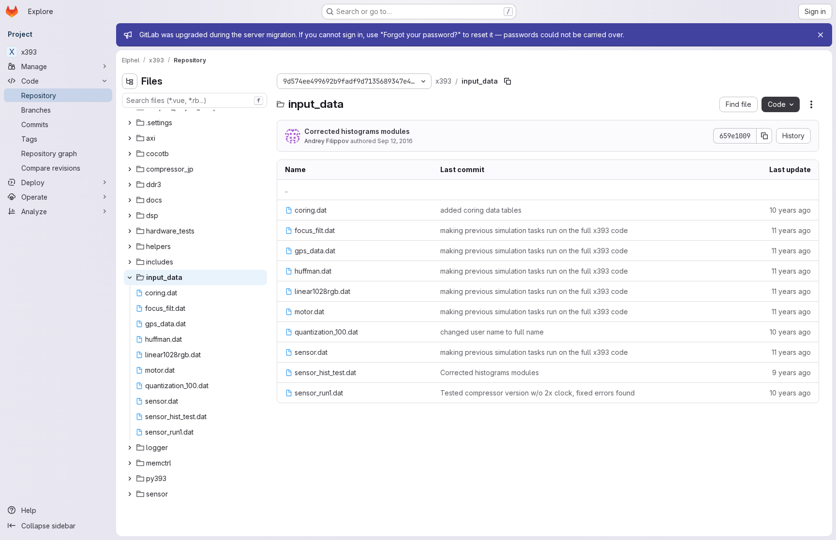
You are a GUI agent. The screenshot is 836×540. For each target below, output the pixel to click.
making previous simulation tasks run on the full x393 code (534, 230)
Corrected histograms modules (357, 131)
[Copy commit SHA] (764, 136)
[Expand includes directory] (129, 262)
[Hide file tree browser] (129, 81)
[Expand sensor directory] (129, 494)
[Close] (820, 35)
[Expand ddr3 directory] (129, 184)
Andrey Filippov (326, 141)
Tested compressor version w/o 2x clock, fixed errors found (537, 393)
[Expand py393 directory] (129, 478)
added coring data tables (481, 210)
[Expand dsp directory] (129, 215)
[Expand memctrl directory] (129, 463)
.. (286, 190)
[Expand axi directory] (129, 138)
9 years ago (791, 372)
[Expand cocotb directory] (129, 154)
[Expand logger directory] (129, 447)
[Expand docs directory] (129, 200)
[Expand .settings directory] (129, 123)
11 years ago (791, 230)
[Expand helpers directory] (129, 246)
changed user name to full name (492, 332)
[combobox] (194, 100)
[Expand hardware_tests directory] (129, 231)
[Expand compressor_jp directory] (129, 169)
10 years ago (790, 210)
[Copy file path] (507, 81)
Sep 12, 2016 (395, 141)
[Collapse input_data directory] (129, 277)
